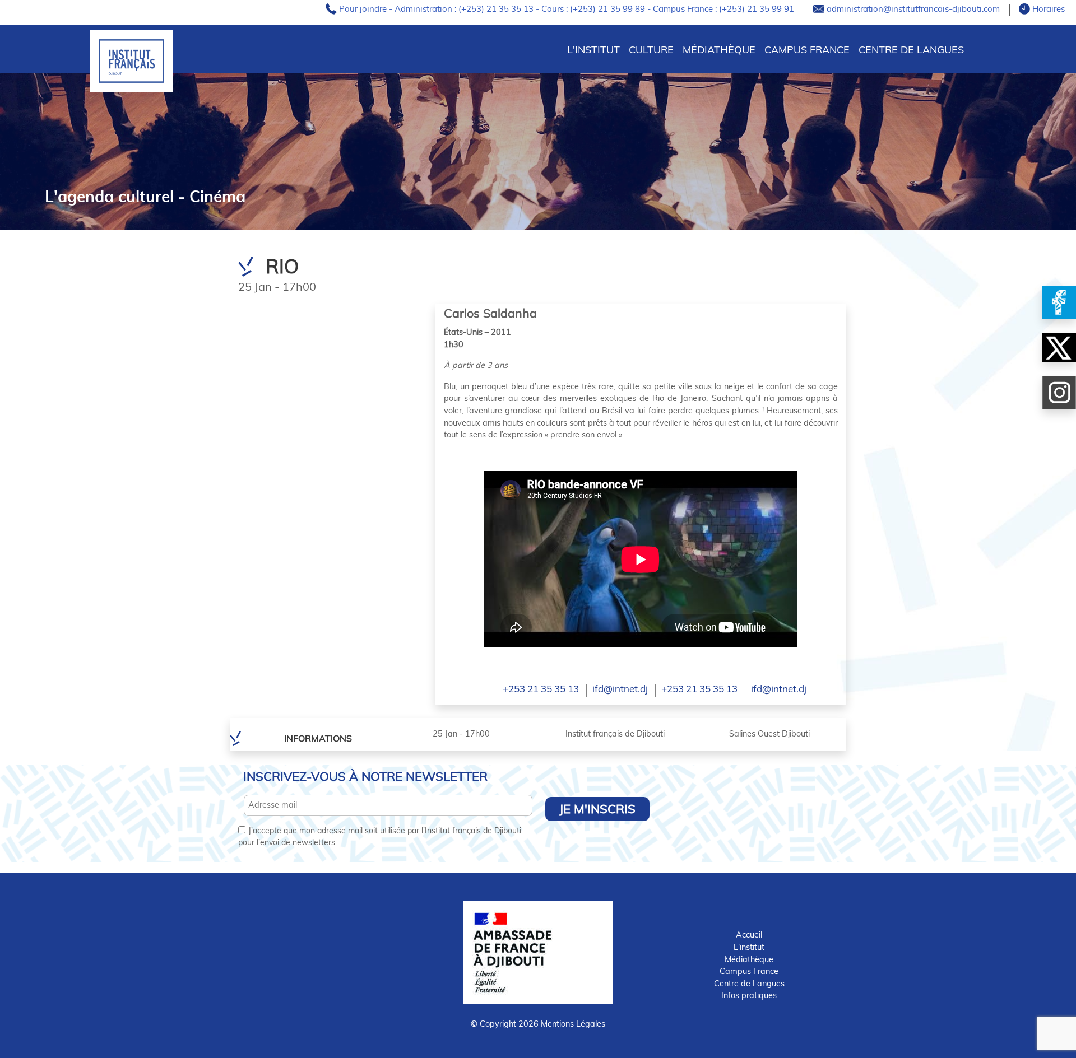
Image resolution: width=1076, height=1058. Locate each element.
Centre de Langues (911, 49)
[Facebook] (1059, 302)
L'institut (749, 947)
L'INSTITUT (593, 49)
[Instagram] (1059, 392)
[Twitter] (1059, 347)
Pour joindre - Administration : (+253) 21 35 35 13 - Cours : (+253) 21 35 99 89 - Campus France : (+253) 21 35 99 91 (567, 8)
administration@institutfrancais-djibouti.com (914, 8)
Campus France (807, 49)
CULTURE (651, 49)
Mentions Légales (573, 1024)
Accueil (749, 935)
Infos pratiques (749, 995)
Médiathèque (719, 49)
